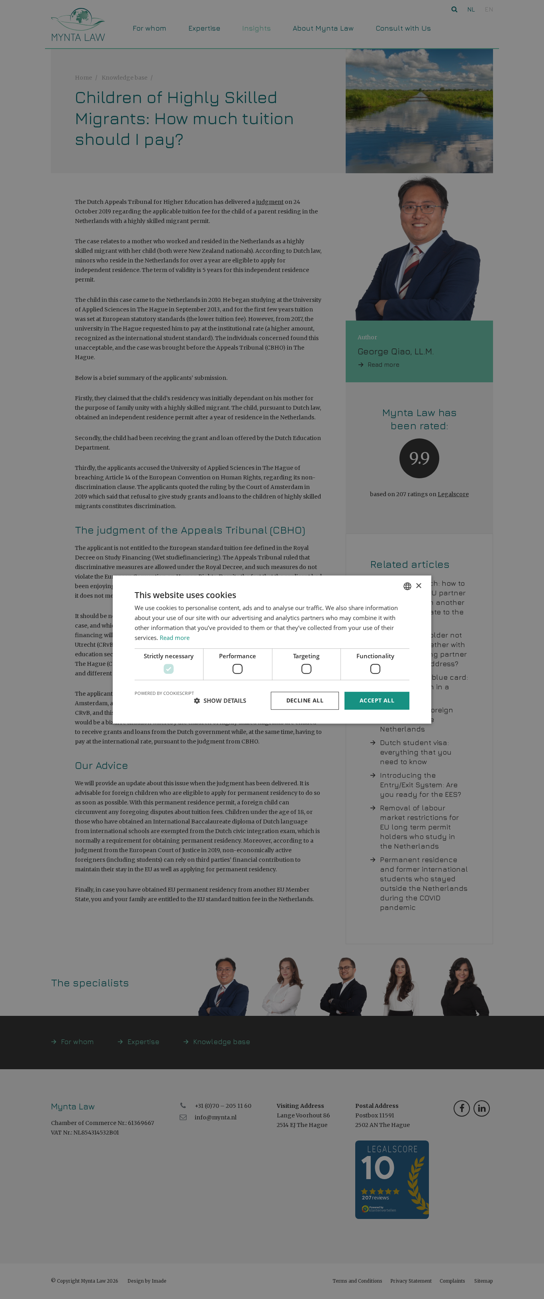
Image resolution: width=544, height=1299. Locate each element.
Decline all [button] (304, 700)
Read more (175, 638)
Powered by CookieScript (164, 693)
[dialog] (272, 649)
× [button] (418, 586)
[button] (220, 700)
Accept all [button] (377, 700)
